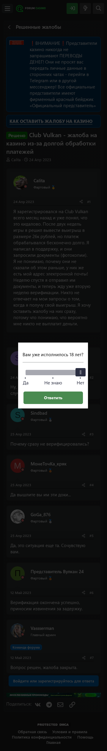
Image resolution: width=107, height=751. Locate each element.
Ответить (53, 397)
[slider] (80, 372)
